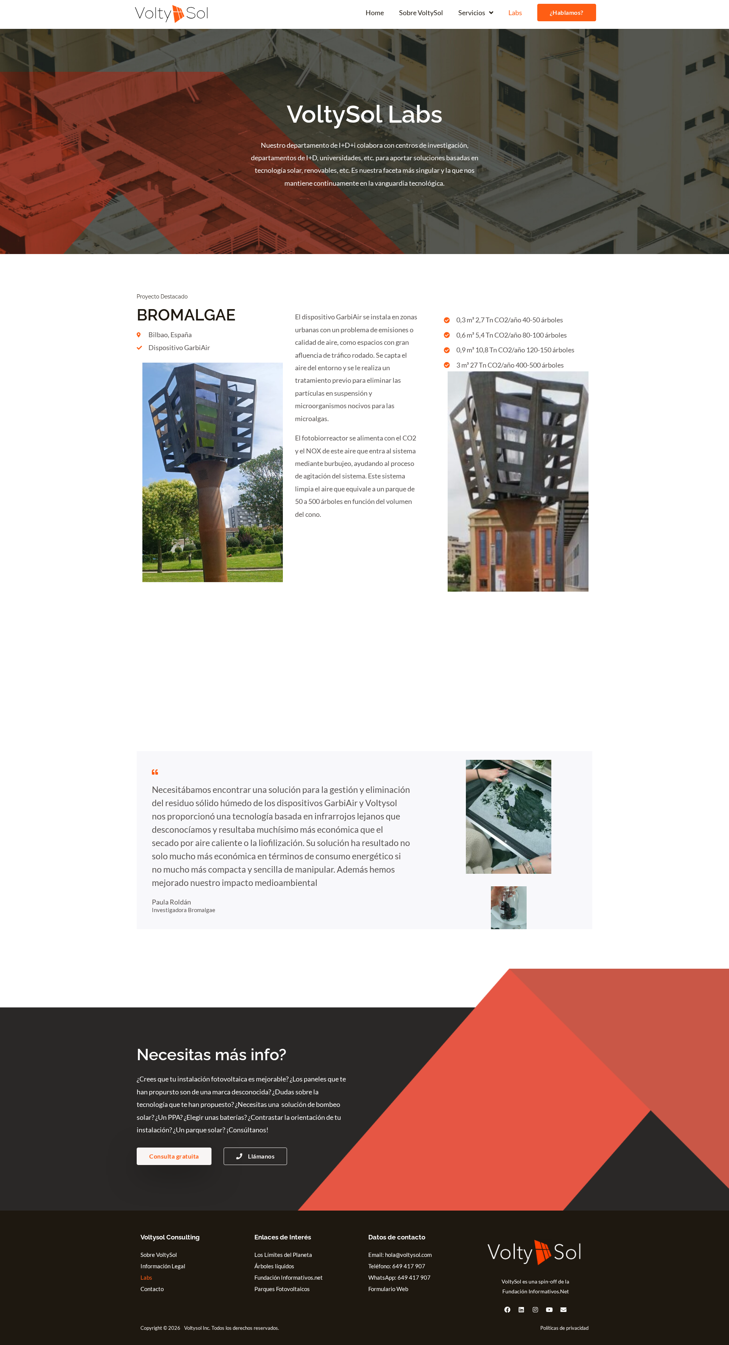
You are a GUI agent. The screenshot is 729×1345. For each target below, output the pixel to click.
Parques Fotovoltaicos (282, 1288)
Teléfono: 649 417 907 (396, 1266)
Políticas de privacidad (564, 1328)
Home (375, 12)
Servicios (471, 12)
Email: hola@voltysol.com (400, 1254)
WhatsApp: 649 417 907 (399, 1277)
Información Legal (162, 1266)
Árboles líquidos (274, 1266)
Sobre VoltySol (421, 12)
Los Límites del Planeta (283, 1254)
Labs (515, 12)
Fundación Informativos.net (288, 1277)
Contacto (152, 1288)
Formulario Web (388, 1288)
